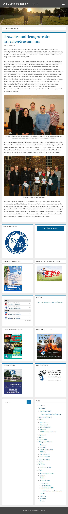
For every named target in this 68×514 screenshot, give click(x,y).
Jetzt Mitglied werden (50, 228)
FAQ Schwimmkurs (45, 411)
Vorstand (42, 475)
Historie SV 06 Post (45, 467)
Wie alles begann (45, 456)
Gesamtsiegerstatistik (46, 449)
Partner (41, 462)
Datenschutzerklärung (45, 417)
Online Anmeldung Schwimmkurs (51, 414)
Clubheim (43, 496)
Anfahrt (42, 478)
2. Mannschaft (44, 425)
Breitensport (42, 408)
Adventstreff (45, 483)
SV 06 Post (42, 464)
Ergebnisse (43, 447)
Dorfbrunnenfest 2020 (48, 488)
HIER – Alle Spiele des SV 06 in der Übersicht (50, 302)
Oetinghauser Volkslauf (45, 442)
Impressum (42, 435)
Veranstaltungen (45, 480)
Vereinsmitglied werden (47, 473)
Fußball (41, 419)
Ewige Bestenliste (45, 454)
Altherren (43, 429)
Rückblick (43, 452)
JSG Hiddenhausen (45, 427)
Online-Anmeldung (44, 459)
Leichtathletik (43, 439)
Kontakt (41, 437)
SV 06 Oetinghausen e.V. (16, 3)
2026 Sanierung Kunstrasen (48, 432)
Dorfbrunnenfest (46, 485)
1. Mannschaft (44, 422)
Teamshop (43, 498)
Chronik (42, 501)
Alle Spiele (42, 406)
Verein (41, 470)
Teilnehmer (43, 445)
